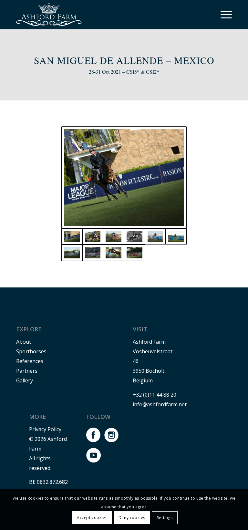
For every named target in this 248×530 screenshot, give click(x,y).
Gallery (24, 380)
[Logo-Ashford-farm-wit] (49, 14)
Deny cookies (132, 517)
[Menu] (223, 14)
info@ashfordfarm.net (160, 404)
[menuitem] (223, 14)
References (29, 361)
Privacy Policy (45, 429)
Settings (165, 517)
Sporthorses (31, 351)
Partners (26, 370)
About (23, 341)
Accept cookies (92, 517)
